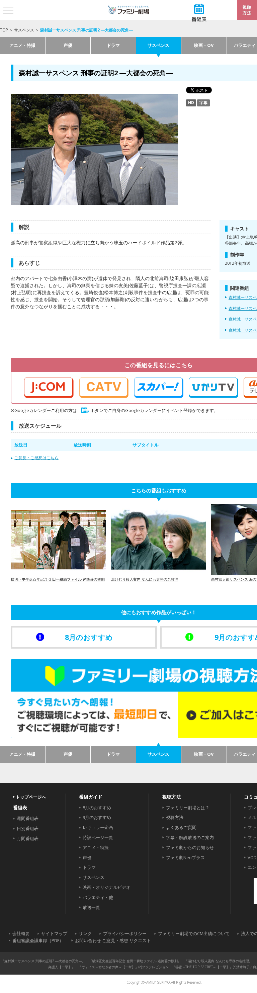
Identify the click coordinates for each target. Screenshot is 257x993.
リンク (85, 933)
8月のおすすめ (97, 808)
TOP (4, 30)
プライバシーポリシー (125, 933)
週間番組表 (27, 818)
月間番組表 (27, 838)
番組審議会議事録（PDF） (38, 940)
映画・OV (203, 45)
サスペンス (24, 30)
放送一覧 (91, 907)
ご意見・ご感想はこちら (36, 458)
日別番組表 (27, 828)
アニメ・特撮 (22, 45)
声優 (68, 45)
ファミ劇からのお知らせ (190, 847)
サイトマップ (54, 933)
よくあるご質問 (181, 827)
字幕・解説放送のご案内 (190, 837)
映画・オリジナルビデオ (107, 887)
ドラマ (113, 45)
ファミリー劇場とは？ (187, 808)
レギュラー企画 (98, 827)
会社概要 (21, 933)
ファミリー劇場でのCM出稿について (194, 933)
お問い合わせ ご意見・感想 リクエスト (113, 940)
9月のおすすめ (97, 817)
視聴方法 (174, 817)
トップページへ (31, 797)
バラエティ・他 (98, 897)
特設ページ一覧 (98, 837)
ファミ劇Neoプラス (185, 857)
